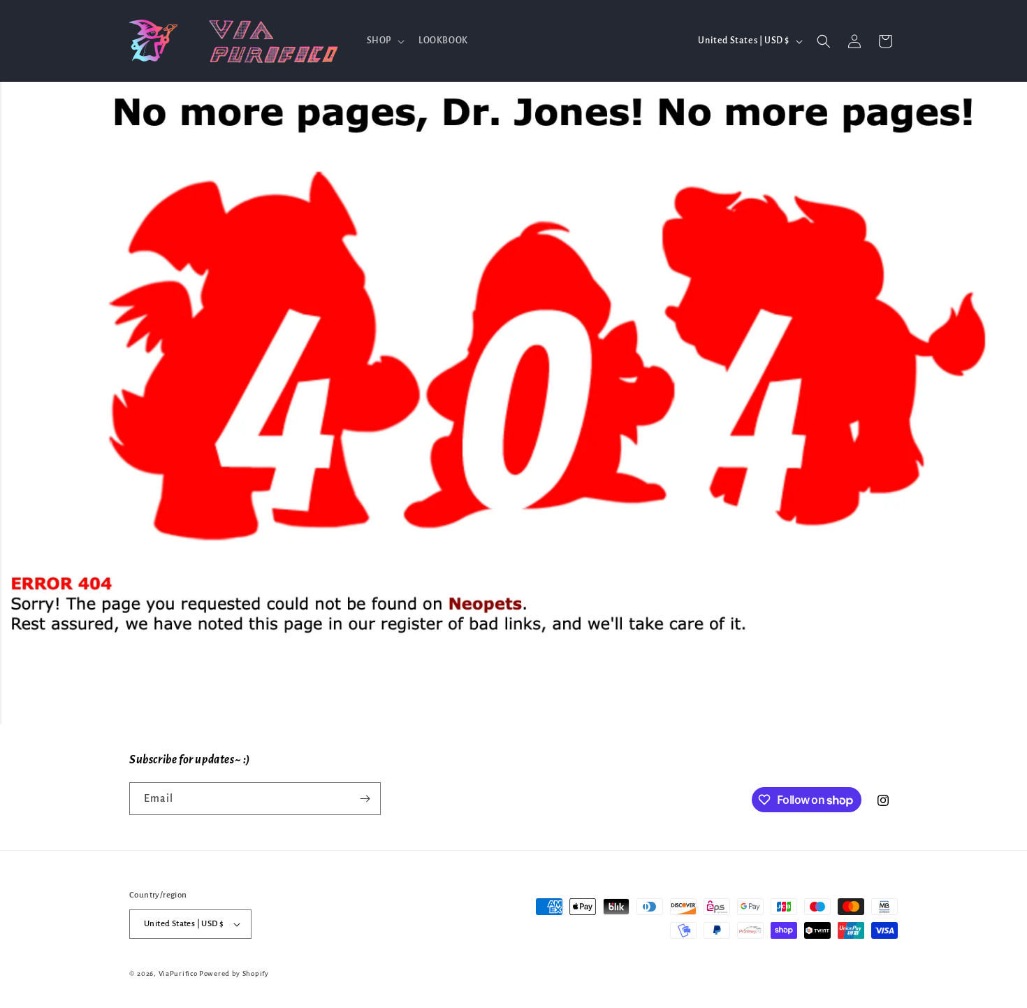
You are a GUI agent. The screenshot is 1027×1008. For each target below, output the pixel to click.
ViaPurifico (178, 973)
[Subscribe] (364, 798)
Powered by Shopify (234, 973)
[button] (384, 40)
